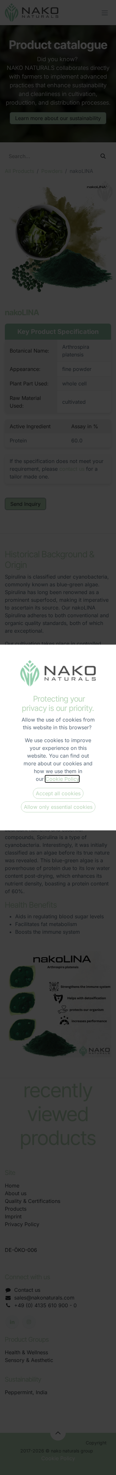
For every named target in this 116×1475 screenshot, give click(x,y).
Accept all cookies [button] (58, 793)
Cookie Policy (62, 779)
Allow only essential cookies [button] (58, 807)
